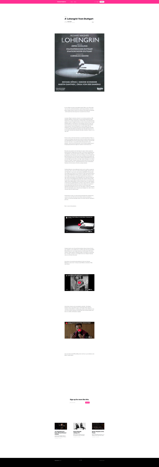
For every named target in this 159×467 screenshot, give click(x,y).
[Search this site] (95, 1)
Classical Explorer (57, 460)
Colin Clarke (69, 21)
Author (75, 1)
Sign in (98, 1)
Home (72, 1)
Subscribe (102, 1)
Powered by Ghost (101, 460)
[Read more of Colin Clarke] (66, 22)
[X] (79, 460)
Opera (65, 16)
